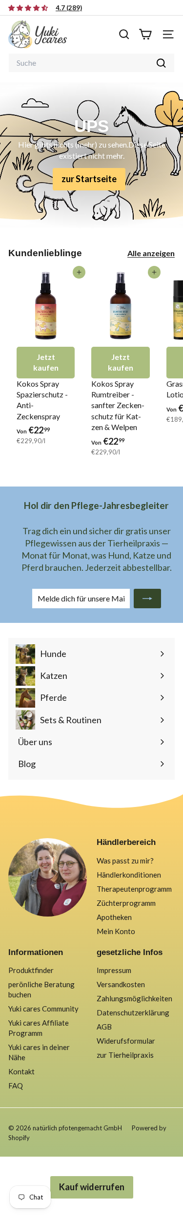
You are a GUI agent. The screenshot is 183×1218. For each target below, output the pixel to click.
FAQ (15, 1085)
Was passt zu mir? (125, 860)
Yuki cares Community (43, 1008)
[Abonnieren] (147, 598)
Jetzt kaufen (46, 362)
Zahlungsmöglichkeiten (134, 998)
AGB (104, 1026)
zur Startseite (89, 178)
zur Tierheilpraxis (125, 1054)
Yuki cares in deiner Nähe (39, 1052)
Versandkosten (121, 984)
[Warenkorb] (145, 34)
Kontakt (21, 1071)
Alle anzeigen (151, 253)
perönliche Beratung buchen (41, 989)
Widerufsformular (126, 1040)
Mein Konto (116, 931)
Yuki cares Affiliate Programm (38, 1027)
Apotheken (114, 917)
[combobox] (91, 63)
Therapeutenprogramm (134, 888)
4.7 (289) (69, 8)
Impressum (114, 970)
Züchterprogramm (126, 903)
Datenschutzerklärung (133, 1012)
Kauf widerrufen (91, 1186)
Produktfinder (31, 970)
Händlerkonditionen (129, 874)
